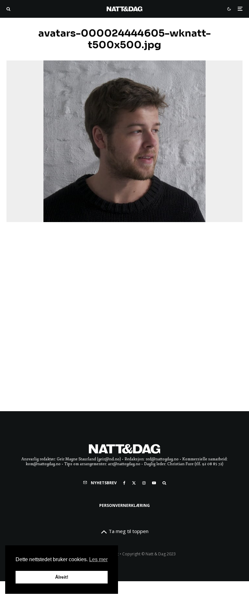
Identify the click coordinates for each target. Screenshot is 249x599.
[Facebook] (124, 483)
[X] (134, 483)
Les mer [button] (98, 559)
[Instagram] (144, 483)
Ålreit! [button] (61, 577)
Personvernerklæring (124, 505)
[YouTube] (154, 483)
